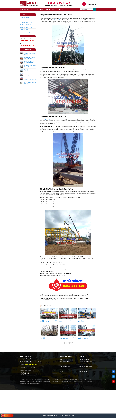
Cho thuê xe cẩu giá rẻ (24, 383)
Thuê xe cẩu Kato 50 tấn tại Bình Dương (30, 83)
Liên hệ (61, 9)
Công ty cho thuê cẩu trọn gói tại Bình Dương (29, 58)
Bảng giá (48, 9)
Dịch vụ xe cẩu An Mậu (87, 381)
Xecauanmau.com (54, 415)
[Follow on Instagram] (23, 373)
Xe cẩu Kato (22, 379)
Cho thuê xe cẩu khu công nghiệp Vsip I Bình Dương (29, 70)
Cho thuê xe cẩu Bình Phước (26, 27)
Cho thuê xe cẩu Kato (25, 17)
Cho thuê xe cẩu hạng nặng (85, 364)
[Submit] (94, 9)
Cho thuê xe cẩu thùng (25, 32)
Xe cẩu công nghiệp (87, 379)
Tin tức (42, 9)
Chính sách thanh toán (65, 366)
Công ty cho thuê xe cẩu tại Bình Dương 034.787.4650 (30, 74)
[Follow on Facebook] (21, 373)
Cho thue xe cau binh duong (35, 383)
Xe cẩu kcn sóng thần (59, 381)
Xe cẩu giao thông (78, 379)
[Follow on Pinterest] (26, 373)
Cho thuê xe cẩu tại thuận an (48, 381)
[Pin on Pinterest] (70, 343)
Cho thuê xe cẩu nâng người (85, 366)
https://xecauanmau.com (29, 367)
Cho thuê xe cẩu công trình (37, 379)
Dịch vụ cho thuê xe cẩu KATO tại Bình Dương (29, 62)
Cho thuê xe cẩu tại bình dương (36, 381)
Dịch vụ (36, 9)
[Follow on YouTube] (28, 373)
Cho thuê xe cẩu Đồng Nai (25, 24)
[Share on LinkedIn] (72, 343)
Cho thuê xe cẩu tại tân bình (76, 381)
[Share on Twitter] (66, 343)
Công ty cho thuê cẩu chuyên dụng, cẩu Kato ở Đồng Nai (29, 53)
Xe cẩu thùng (28, 379)
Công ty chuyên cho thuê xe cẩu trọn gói (30, 66)
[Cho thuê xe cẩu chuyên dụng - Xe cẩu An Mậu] (29, 3)
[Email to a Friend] (68, 343)
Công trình (55, 9)
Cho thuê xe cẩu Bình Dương (26, 22)
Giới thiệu (29, 9)
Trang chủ (23, 9)
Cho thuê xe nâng (24, 29)
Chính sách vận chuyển (65, 361)
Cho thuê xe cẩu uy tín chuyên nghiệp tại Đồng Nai (30, 78)
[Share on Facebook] (64, 343)
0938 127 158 (71, 415)
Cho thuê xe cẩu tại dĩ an (25, 381)
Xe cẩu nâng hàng (67, 381)
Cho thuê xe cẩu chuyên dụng (26, 20)
